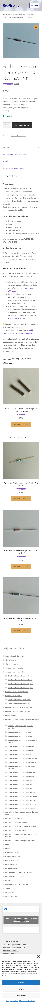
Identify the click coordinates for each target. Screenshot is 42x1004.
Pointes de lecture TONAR (14, 876)
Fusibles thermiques (19, 14)
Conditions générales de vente (15, 944)
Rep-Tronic (11, 5)
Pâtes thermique (11, 864)
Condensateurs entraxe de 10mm (20, 676)
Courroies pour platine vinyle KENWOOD (22, 758)
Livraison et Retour (10, 941)
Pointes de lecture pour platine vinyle (18, 872)
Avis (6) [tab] (5, 161)
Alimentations (10, 660)
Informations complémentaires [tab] (15, 154)
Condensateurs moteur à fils (18, 704)
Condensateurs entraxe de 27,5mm (20, 688)
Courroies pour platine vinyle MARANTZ (22, 762)
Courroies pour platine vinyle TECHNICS (22, 792)
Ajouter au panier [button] (21, 424)
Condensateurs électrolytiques (16, 692)
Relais (7, 880)
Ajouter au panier (22, 125)
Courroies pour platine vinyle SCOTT (21, 784)
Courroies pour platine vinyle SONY (20, 788)
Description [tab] (7, 147)
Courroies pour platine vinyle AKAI (20, 732)
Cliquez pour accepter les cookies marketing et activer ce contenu (21, 919)
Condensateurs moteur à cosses (19, 700)
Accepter (21, 982)
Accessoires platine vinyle (14, 656)
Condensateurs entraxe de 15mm (20, 680)
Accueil (7, 14)
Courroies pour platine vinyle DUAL (20, 750)
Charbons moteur (11, 664)
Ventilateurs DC (11, 896)
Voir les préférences (21, 995)
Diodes (7, 844)
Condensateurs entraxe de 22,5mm (20, 684)
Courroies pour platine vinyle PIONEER (21, 776)
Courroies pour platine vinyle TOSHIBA (22, 804)
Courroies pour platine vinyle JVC (20, 754)
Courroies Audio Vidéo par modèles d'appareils (22, 826)
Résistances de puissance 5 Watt (17, 884)
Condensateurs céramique (14, 668)
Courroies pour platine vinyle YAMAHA (21, 808)
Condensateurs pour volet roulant (17, 711)
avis (16, 83)
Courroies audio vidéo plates (15, 830)
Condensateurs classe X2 (14, 672)
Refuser (21, 989)
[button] (38, 956)
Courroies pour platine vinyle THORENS (22, 800)
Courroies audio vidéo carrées (16, 822)
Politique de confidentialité (27, 1001)
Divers (7, 848)
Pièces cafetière (11, 868)
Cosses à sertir (10, 715)
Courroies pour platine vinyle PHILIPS (21, 772)
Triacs (7, 888)
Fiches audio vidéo (12, 852)
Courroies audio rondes (13, 818)
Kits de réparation (11, 860)
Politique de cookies (12, 1001)
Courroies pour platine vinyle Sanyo (21, 780)
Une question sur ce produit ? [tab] (14, 168)
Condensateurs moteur (13, 696)
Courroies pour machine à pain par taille (20, 840)
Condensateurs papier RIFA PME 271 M (18, 708)
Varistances (9, 892)
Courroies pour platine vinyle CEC (20, 736)
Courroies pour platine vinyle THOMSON (22, 796)
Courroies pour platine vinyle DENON (21, 746)
